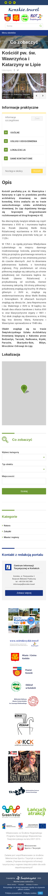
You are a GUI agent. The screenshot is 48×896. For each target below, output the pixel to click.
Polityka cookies (30, 893)
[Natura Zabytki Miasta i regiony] (24, 457)
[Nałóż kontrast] (14, 2)
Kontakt (21, 885)
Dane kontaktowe (21, 158)
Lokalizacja (18, 150)
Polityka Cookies (32, 885)
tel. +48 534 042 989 (24, 581)
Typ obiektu (7, 464)
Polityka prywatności (13, 893)
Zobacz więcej (24, 593)
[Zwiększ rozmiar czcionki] (6, 2)
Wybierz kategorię (10, 452)
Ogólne (15, 132)
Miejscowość (8, 476)
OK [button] (40, 893)
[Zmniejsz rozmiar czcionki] (10, 2)
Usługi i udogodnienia (23, 141)
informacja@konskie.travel (24, 584)
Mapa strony (11, 885)
